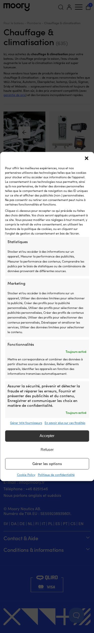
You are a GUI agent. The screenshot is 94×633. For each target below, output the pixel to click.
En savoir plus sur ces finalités (65, 423)
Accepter (47, 436)
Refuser (47, 450)
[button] (86, 158)
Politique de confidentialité (56, 475)
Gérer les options (47, 463)
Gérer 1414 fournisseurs (26, 423)
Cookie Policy (26, 475)
